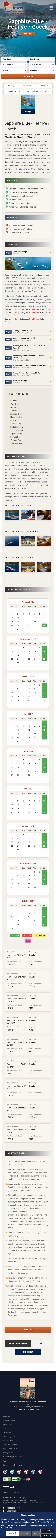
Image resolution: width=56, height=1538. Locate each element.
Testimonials (7, 1432)
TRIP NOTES (28, 1352)
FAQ (4, 1428)
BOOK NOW (28, 34)
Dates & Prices (32, 91)
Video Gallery (8, 1441)
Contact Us (7, 1424)
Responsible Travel (10, 1449)
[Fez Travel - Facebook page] (6, 1471)
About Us (6, 1416)
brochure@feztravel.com (28, 1409)
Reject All (25, 1533)
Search (30, 76)
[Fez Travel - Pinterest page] (27, 1471)
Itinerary (11, 86)
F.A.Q (42, 1343)
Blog (4, 1461)
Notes (47, 91)
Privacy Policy (8, 1453)
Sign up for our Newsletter (12, 1465)
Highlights (44, 86)
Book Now (28, 1330)
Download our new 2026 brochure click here (28, 1402)
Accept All (12, 1533)
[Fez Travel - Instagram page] (41, 1471)
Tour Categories (9, 1437)
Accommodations (13, 91)
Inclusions (27, 86)
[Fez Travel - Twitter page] (13, 1471)
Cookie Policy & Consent (12, 1457)
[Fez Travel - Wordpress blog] (34, 1471)
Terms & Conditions (10, 1445)
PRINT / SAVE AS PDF (18, 1343)
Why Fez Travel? (9, 1420)
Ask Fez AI (46, 1531)
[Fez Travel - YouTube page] (20, 1471)
